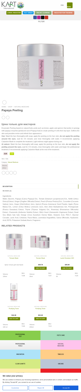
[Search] (75, 5)
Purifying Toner (14, 308)
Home (4, 107)
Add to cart (40, 268)
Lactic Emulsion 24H (67, 258)
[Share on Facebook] (7, 173)
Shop (10, 107)
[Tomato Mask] (14, 242)
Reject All (41, 388)
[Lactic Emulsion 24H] (67, 242)
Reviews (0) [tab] (7, 191)
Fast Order (28, 13)
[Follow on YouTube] (46, 17)
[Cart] (78, 5)
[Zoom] (4, 102)
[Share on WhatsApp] (3, 173)
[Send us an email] (42, 17)
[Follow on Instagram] (39, 17)
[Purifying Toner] (14, 292)
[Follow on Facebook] (35, 17)
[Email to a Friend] (11, 173)
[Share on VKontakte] (15, 173)
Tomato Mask (13, 258)
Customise (15, 388)
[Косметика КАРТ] (13, 5)
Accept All (66, 388)
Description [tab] (7, 186)
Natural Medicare (21, 107)
